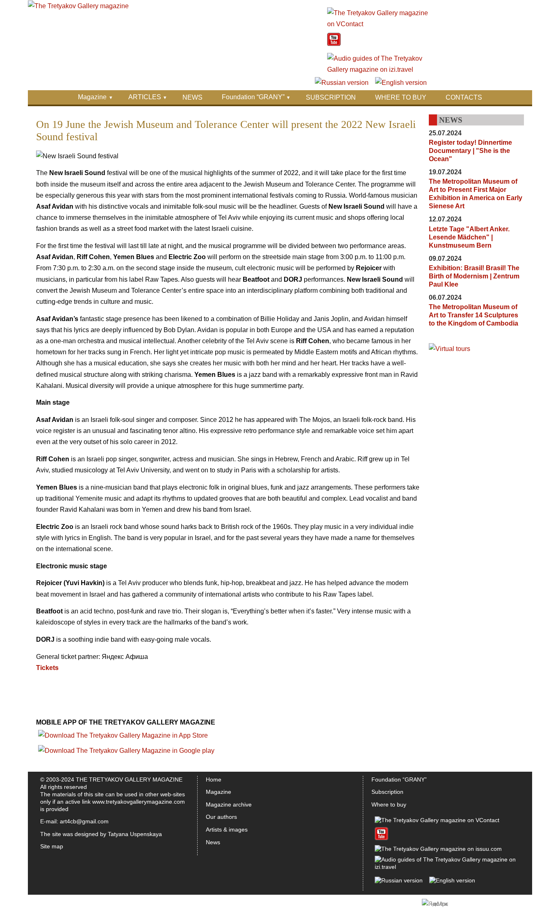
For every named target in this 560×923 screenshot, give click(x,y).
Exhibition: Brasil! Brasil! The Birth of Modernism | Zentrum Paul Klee (474, 276)
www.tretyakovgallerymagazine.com (138, 801)
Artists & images (227, 829)
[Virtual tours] (449, 348)
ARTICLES (144, 96)
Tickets (47, 667)
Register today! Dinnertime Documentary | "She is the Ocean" (470, 150)
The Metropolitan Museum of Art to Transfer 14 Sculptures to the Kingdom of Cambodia (473, 315)
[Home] (78, 5)
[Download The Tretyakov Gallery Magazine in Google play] (126, 750)
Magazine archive (229, 804)
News (213, 842)
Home (213, 779)
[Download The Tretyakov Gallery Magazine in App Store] (123, 735)
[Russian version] (342, 82)
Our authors (221, 817)
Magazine (92, 96)
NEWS (192, 97)
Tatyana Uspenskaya (135, 834)
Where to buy (388, 804)
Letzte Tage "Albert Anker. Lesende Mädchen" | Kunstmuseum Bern (469, 237)
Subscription (387, 792)
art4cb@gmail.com (84, 821)
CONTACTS (464, 97)
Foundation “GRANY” (253, 96)
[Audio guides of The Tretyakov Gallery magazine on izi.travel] (378, 69)
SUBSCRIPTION (331, 97)
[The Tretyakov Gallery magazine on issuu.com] (438, 849)
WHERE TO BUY (400, 97)
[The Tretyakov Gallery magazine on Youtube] (334, 43)
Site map (51, 846)
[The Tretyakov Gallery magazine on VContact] (378, 24)
